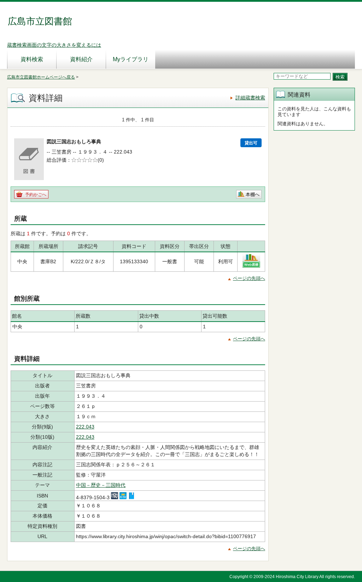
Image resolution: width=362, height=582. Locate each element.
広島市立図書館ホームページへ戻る (41, 77)
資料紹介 (81, 59)
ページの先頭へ (249, 278)
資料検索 (32, 59)
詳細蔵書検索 (250, 97)
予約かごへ (35, 194)
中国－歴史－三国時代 (100, 485)
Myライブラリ (130, 59)
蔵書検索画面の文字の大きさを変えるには (54, 45)
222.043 (85, 427)
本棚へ (252, 194)
